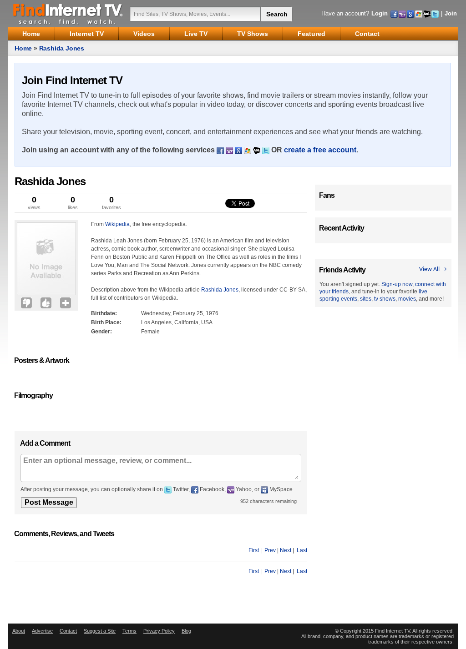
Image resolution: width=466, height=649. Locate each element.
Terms (129, 631)
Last (302, 550)
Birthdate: (104, 313)
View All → (433, 269)
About (18, 631)
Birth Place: (106, 322)
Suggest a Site (100, 631)
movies (407, 299)
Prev (270, 550)
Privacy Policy (159, 631)
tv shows (384, 299)
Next (285, 550)
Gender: (101, 331)
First (253, 550)
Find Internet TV (68, 13)
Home (23, 48)
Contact (68, 631)
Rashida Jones (61, 48)
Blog (186, 631)
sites (365, 299)
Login (379, 13)
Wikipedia (117, 224)
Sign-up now (396, 284)
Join (451, 13)
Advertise (42, 631)
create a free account (320, 150)
